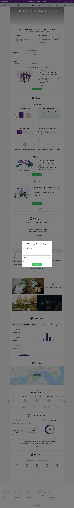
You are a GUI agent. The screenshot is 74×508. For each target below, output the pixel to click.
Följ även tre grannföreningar (29, 261)
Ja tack (37, 264)
